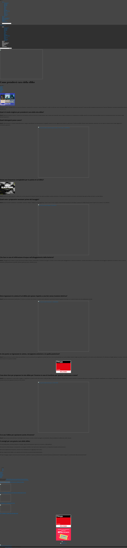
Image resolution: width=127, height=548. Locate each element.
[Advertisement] (30, 279)
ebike (2, 470)
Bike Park (5, 5)
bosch (3, 468)
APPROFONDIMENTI (6, 18)
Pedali (5, 9)
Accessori (5, 3)
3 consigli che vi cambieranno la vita (7, 503)
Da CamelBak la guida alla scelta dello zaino (9, 513)
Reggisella (5, 10)
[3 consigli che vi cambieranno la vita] (5, 501)
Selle (5, 11)
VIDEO (3, 20)
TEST (3, 17)
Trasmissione (6, 14)
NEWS (3, 2)
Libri (5, 8)
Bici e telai (5, 4)
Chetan (6, 547)
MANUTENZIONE (5, 43)
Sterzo (5, 13)
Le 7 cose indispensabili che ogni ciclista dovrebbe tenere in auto (13, 492)
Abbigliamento (6, 27)
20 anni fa (5, 15)
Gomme (5, 7)
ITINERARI (4, 19)
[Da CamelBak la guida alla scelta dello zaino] (5, 511)
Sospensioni (6, 12)
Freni (5, 6)
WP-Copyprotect (10, 547)
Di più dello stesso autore (17, 482)
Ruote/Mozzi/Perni (7, 35)
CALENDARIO (4, 21)
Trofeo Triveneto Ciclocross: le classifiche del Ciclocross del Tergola (17, 479)
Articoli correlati (5, 482)
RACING (3, 16)
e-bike (3, 469)
